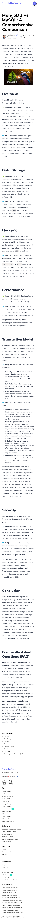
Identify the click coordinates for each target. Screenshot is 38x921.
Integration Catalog (7, 836)
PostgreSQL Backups (8, 799)
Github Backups (6, 816)
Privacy (9, 918)
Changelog (5, 867)
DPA (24, 918)
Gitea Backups (6, 814)
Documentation (6, 870)
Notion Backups (6, 806)
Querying (6, 741)
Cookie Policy (17, 918)
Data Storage (7, 739)
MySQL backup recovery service (11, 897)
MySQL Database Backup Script (11, 905)
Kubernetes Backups (8, 821)
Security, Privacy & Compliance (10, 880)
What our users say (7, 857)
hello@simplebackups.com (11, 772)
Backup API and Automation (10, 839)
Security (6, 749)
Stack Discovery (6, 841)
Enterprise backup (7, 834)
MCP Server (7, 875)
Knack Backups (6, 811)
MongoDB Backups (7, 796)
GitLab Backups (6, 819)
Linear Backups (8, 809)
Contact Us (5, 849)
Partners (4, 854)
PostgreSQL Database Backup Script (12, 912)
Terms (3, 918)
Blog (3, 865)
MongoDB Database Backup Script (12, 907)
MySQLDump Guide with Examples (12, 902)
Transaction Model (9, 746)
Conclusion (7, 751)
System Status (6, 877)
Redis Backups (6, 801)
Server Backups (6, 791)
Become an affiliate (7, 852)
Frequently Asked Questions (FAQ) (13, 754)
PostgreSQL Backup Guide (9, 890)
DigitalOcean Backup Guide (9, 895)
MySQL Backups (6, 794)
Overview (6, 736)
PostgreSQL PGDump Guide (10, 910)
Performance (7, 744)
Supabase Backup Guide (9, 892)
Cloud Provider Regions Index (10, 887)
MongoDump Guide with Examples (12, 900)
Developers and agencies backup (11, 829)
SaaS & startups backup (9, 831)
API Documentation (7, 872)
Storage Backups (7, 804)
